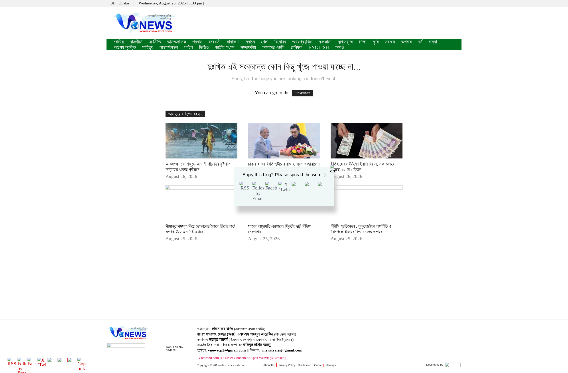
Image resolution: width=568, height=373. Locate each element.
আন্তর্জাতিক (176, 42)
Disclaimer (304, 365)
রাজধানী (214, 42)
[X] (451, 3)
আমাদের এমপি (273, 47)
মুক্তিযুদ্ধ (345, 42)
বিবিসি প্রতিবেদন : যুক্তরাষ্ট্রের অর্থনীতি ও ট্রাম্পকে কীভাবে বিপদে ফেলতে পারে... (361, 229)
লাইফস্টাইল (169, 47)
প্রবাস (197, 42)
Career (318, 365)
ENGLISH (318, 47)
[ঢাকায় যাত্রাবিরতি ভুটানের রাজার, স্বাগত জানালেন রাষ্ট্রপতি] (284, 140)
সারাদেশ (233, 42)
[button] (437, 3)
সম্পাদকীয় (248, 47)
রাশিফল (296, 47)
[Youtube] (458, 3)
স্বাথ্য (390, 42)
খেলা (264, 42)
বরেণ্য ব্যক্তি (125, 47)
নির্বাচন (250, 42)
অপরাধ (406, 42)
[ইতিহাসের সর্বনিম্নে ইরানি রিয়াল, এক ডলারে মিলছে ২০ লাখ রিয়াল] (366, 140)
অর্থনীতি (155, 42)
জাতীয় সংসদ (224, 47)
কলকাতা (325, 42)
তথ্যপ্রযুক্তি (302, 42)
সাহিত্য (147, 47)
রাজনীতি (136, 42)
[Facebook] (443, 3)
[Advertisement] (284, 287)
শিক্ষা (363, 42)
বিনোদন (280, 42)
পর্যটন (188, 47)
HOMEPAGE (303, 93)
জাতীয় (119, 42)
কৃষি (376, 42)
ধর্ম (420, 42)
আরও (339, 47)
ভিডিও (204, 47)
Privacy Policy (286, 365)
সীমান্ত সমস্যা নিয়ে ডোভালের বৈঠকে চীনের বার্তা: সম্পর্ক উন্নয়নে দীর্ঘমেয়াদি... (201, 229)
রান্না (433, 42)
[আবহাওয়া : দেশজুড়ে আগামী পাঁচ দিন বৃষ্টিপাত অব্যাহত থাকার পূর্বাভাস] (201, 140)
